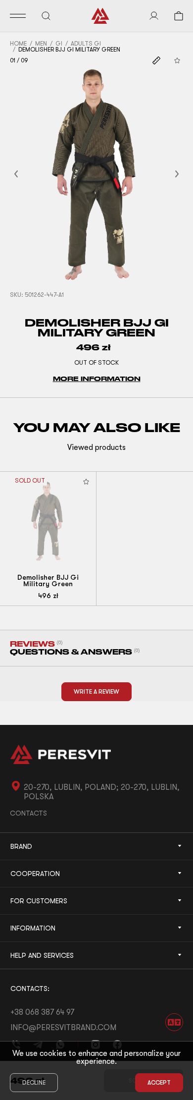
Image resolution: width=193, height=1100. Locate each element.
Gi (58, 43)
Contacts (28, 813)
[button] (28, 174)
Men (41, 43)
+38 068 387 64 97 (42, 1012)
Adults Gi (86, 43)
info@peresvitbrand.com (63, 1027)
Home (18, 43)
